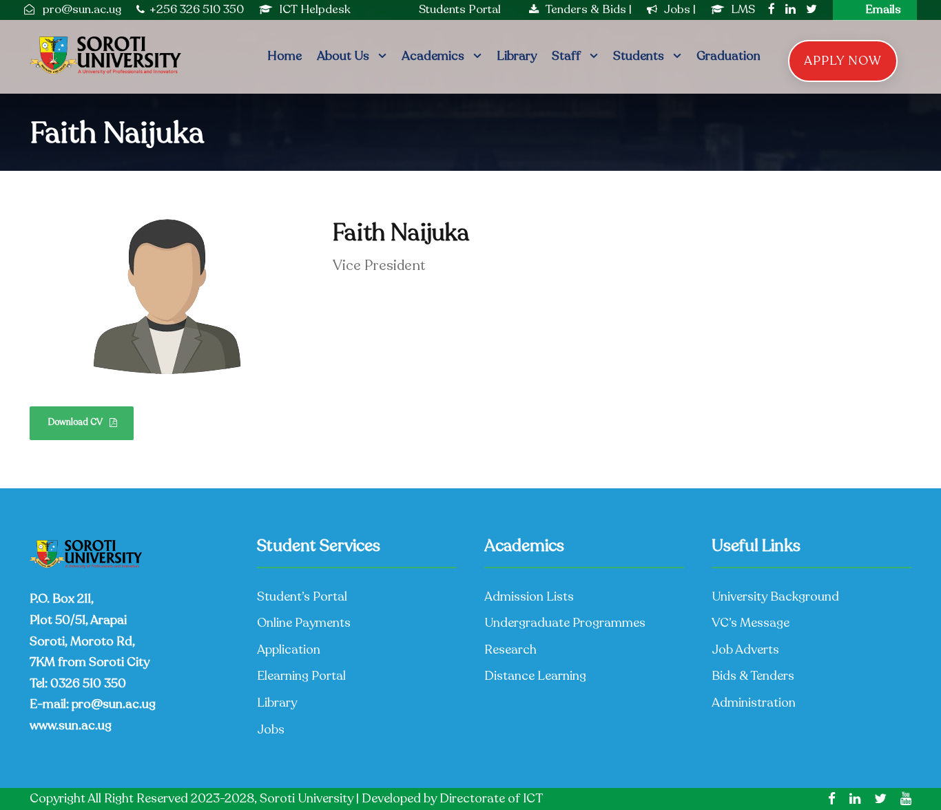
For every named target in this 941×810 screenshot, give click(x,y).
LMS (743, 9)
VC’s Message (750, 622)
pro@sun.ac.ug (114, 704)
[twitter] (811, 9)
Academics (433, 56)
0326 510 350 (88, 683)
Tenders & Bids (586, 9)
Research (510, 649)
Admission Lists (529, 596)
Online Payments (304, 622)
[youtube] (905, 799)
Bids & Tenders (753, 675)
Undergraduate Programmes (564, 622)
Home (284, 56)
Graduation (728, 56)
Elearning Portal (301, 675)
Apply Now (843, 60)
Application (288, 649)
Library (517, 56)
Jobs (678, 9)
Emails (883, 9)
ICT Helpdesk (315, 9)
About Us (343, 56)
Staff (566, 56)
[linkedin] (790, 9)
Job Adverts (745, 649)
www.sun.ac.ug (71, 725)
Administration (754, 702)
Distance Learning (535, 675)
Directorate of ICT (491, 798)
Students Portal (460, 9)
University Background (775, 596)
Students (638, 56)
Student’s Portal (302, 596)
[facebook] (771, 9)
